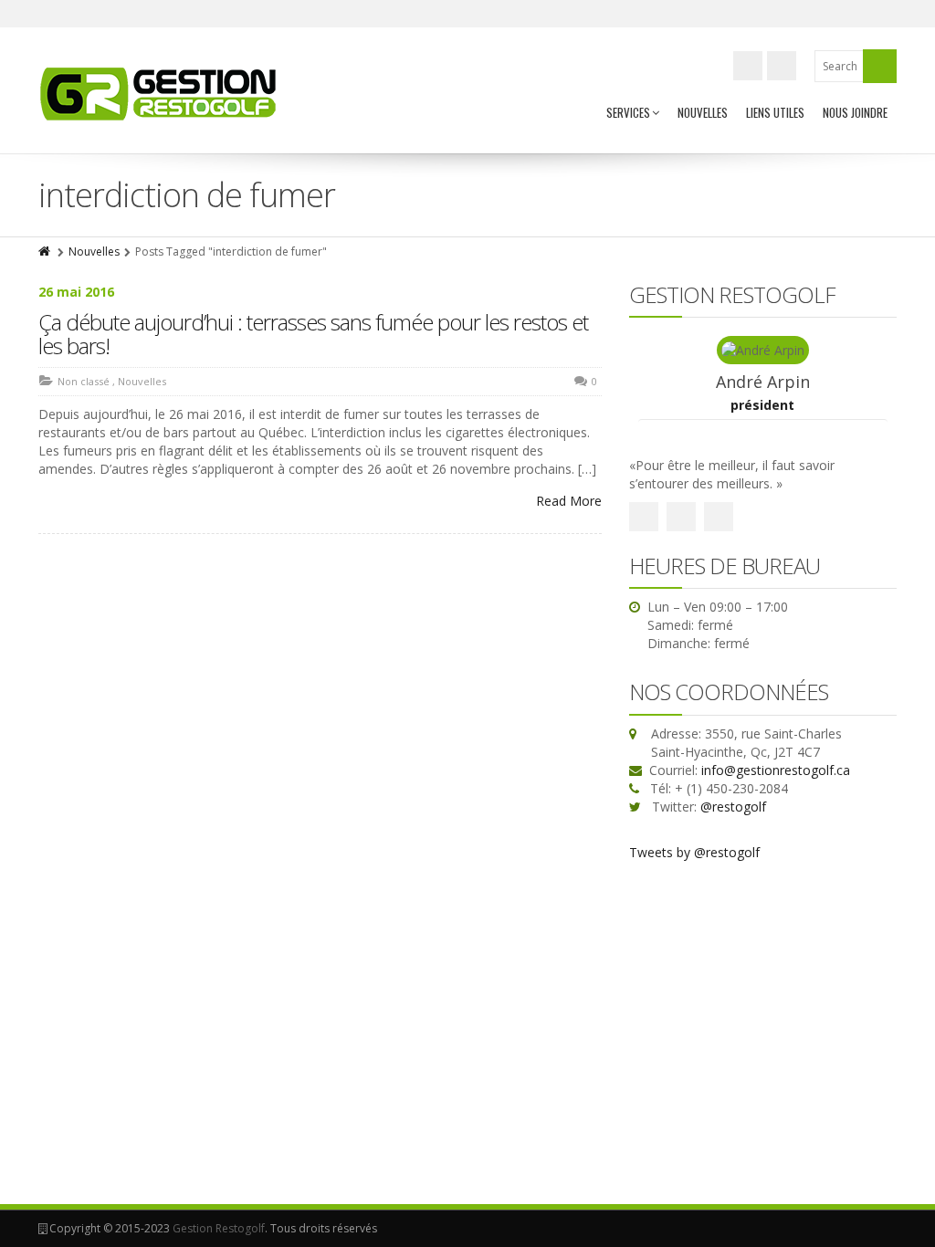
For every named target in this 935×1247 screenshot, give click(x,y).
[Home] (45, 251)
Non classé (84, 381)
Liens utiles (775, 112)
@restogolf (733, 806)
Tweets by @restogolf (694, 852)
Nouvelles (703, 112)
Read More (569, 500)
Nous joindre (855, 112)
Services (628, 112)
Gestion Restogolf (219, 1228)
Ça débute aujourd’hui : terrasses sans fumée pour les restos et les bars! (313, 334)
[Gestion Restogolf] (158, 93)
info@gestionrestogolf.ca (775, 770)
